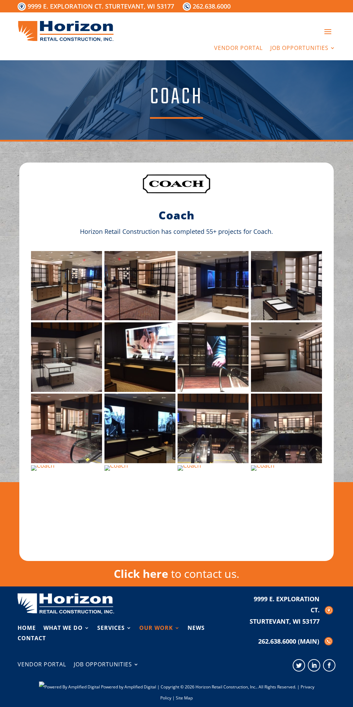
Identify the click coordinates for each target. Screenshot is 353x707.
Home (27, 627)
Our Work (156, 627)
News (196, 627)
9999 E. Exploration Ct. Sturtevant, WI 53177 (101, 6)
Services (111, 627)
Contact (32, 637)
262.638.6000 (212, 6)
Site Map (184, 698)
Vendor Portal (238, 48)
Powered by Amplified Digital (128, 687)
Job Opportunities (299, 48)
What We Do (63, 627)
